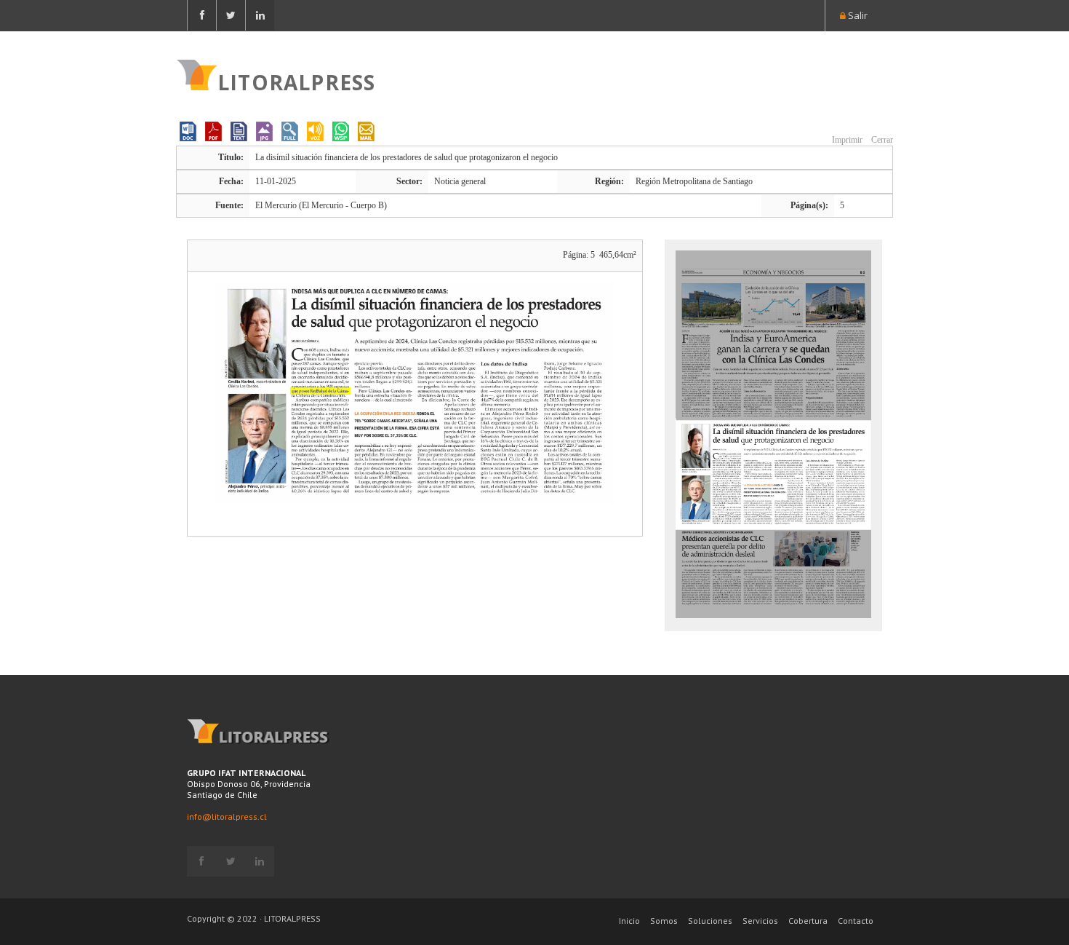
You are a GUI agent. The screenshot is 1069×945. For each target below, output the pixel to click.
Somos (664, 920)
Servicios (760, 920)
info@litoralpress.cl (227, 816)
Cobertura (808, 920)
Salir (857, 15)
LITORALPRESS (296, 80)
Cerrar (881, 140)
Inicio (629, 920)
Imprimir (846, 140)
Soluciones (710, 920)
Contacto (855, 920)
